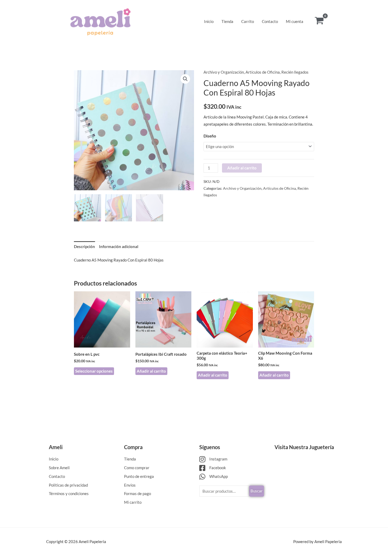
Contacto (270, 21)
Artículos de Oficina (262, 72)
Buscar (256, 490)
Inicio (209, 21)
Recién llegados (295, 72)
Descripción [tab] (84, 246)
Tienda (227, 21)
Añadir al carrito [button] (151, 371)
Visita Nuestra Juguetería (304, 447)
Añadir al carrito (242, 167)
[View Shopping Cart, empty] (319, 21)
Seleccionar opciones (94, 371)
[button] (185, 79)
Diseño (210, 136)
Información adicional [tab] (118, 246)
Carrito (247, 21)
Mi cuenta (294, 21)
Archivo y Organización (224, 72)
